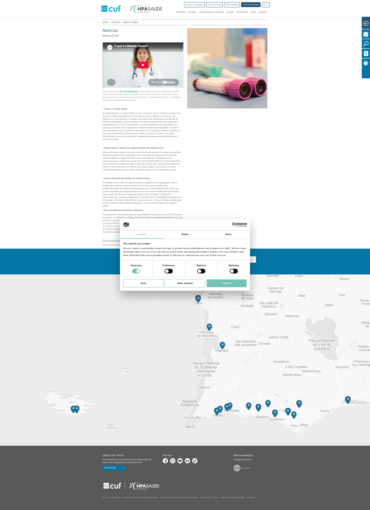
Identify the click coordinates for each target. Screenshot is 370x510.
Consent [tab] (141, 234)
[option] (227, 68)
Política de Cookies (190, 497)
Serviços (230, 12)
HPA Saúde (181, 12)
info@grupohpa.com (242, 459)
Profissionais (242, 12)
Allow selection (185, 283)
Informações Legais (209, 497)
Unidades (192, 12)
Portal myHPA (232, 4)
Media (253, 12)
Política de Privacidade (170, 497)
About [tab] (228, 234)
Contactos (262, 12)
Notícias (115, 22)
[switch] (169, 271)
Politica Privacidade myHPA (232, 497)
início (105, 22)
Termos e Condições (112, 497)
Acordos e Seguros (194, 4)
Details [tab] (185, 234)
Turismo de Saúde (251, 4)
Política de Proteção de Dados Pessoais (140, 497)
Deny (143, 283)
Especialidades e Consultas (211, 12)
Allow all (226, 283)
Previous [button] (362, 78)
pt (265, 4)
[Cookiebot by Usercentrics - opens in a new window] (234, 225)
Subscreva (109, 468)
